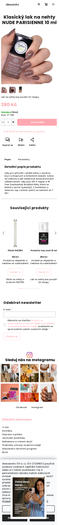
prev (3, 233)
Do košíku (39, 122)
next (55, 233)
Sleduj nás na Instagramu (30, 360)
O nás (5, 427)
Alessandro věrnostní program (19, 448)
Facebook (21, 407)
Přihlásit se (12, 336)
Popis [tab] (8, 159)
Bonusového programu (32, 131)
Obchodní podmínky (13, 438)
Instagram (37, 407)
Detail (13, 272)
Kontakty (7, 430)
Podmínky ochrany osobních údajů (21, 445)
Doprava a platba (12, 434)
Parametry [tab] (24, 159)
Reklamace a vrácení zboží (17, 441)
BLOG (5, 452)
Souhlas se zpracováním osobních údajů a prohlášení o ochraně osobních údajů (31, 323)
